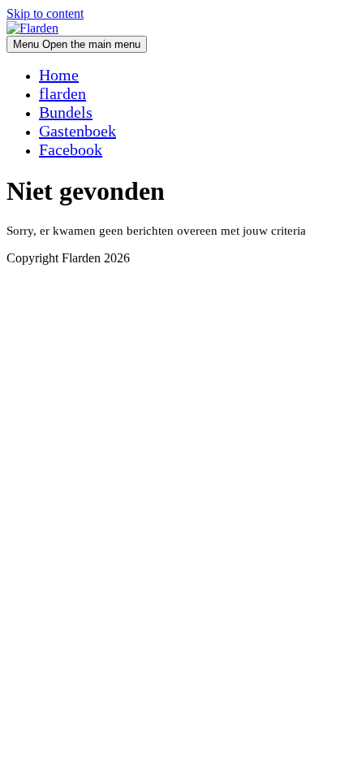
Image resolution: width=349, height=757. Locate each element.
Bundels (66, 112)
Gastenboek (77, 131)
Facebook (70, 149)
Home (59, 75)
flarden (62, 93)
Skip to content (45, 13)
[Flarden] (32, 28)
